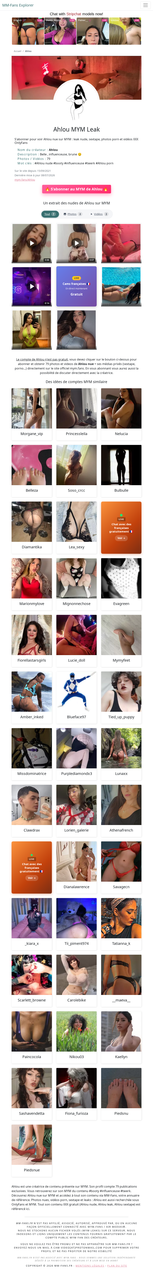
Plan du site (117, 1265)
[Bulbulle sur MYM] (121, 465)
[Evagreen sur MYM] (121, 578)
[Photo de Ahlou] (121, 243)
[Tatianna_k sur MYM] (121, 918)
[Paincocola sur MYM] (32, 1031)
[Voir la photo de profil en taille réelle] (76, 112)
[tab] (50, 214)
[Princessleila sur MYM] (76, 408)
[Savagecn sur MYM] (121, 861)
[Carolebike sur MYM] (76, 975)
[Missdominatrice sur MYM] (32, 748)
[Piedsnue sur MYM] (32, 1145)
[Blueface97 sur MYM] (76, 691)
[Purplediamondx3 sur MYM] (76, 748)
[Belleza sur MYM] (32, 465)
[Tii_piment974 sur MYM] (76, 918)
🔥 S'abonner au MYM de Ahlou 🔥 (76, 189)
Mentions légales (90, 1265)
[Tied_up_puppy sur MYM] (121, 691)
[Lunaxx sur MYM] (121, 748)
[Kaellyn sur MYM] (121, 1031)
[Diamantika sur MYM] (32, 522)
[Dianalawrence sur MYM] (76, 861)
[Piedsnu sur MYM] (121, 1088)
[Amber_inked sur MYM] (32, 691)
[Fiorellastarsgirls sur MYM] (32, 635)
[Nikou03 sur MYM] (76, 1031)
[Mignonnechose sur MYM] (76, 578)
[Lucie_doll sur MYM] (76, 635)
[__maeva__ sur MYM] (121, 975)
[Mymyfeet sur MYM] (121, 635)
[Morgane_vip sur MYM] (32, 408)
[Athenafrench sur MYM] (121, 805)
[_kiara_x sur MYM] (32, 918)
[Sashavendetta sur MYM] (32, 1088)
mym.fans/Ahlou (25, 179)
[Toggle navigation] (145, 5)
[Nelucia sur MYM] (121, 408)
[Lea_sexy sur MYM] (76, 522)
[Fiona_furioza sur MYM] (76, 1088)
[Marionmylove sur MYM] (32, 578)
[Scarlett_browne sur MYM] (32, 975)
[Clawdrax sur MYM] (32, 805)
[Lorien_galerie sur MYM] (76, 805)
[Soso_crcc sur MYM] (76, 465)
